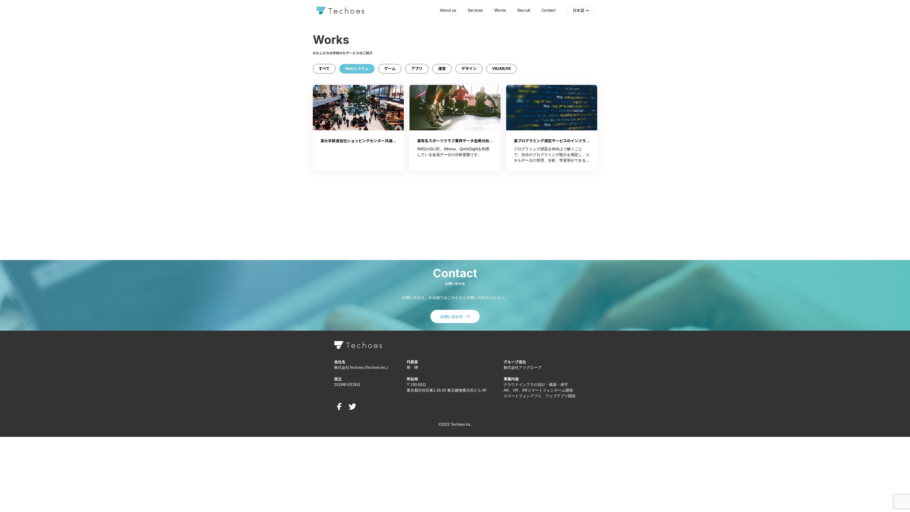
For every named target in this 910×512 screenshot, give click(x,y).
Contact (548, 10)
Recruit (523, 10)
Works (500, 10)
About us (448, 10)
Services (475, 10)
